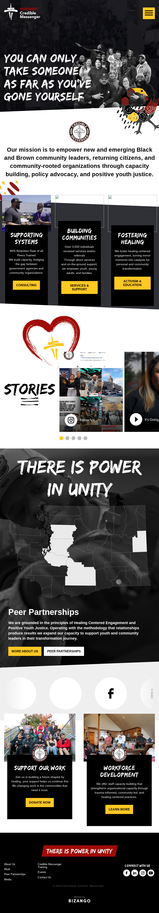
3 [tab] (73, 438)
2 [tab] (67, 438)
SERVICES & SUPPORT (79, 287)
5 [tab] (85, 438)
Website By (79, 897)
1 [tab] (61, 438)
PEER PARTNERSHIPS (64, 651)
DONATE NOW (40, 802)
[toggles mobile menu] (149, 13)
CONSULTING (26, 285)
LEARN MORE (119, 809)
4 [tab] (79, 438)
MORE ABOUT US (25, 651)
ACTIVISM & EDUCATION (132, 283)
